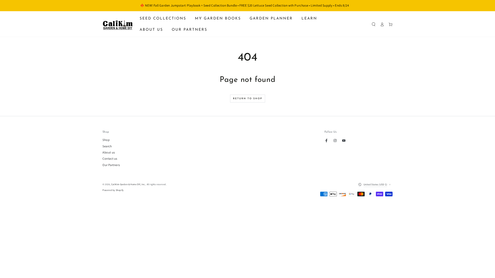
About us (108, 152)
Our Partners (111, 165)
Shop (106, 140)
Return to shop (247, 98)
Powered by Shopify (113, 190)
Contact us (109, 159)
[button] (373, 24)
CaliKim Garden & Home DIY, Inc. (128, 184)
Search (107, 146)
